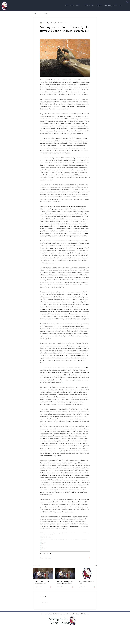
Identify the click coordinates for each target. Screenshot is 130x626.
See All (95, 565)
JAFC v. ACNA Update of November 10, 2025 (42, 582)
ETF (39, 13)
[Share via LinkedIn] (47, 553)
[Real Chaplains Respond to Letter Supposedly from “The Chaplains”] (65, 573)
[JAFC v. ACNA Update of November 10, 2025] (43, 573)
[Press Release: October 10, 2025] (87, 573)
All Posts (34, 13)
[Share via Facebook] (40, 553)
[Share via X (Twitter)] (44, 553)
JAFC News (45, 13)
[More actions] (89, 23)
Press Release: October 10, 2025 (86, 582)
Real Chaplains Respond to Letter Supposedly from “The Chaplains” (64, 582)
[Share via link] (50, 553)
